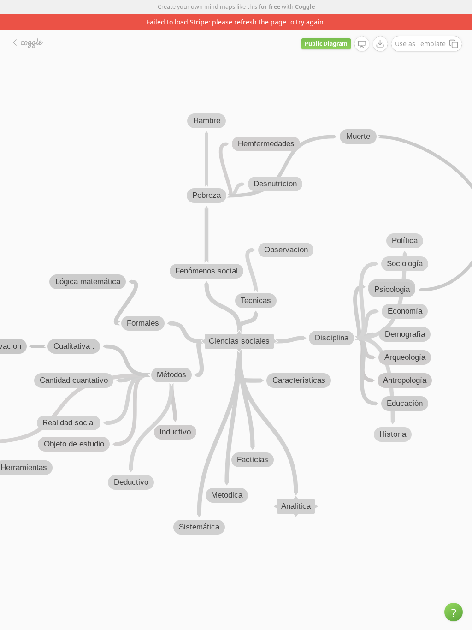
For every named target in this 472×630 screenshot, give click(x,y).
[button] (453, 612)
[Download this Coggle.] (380, 43)
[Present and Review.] (361, 44)
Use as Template (420, 43)
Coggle (305, 7)
